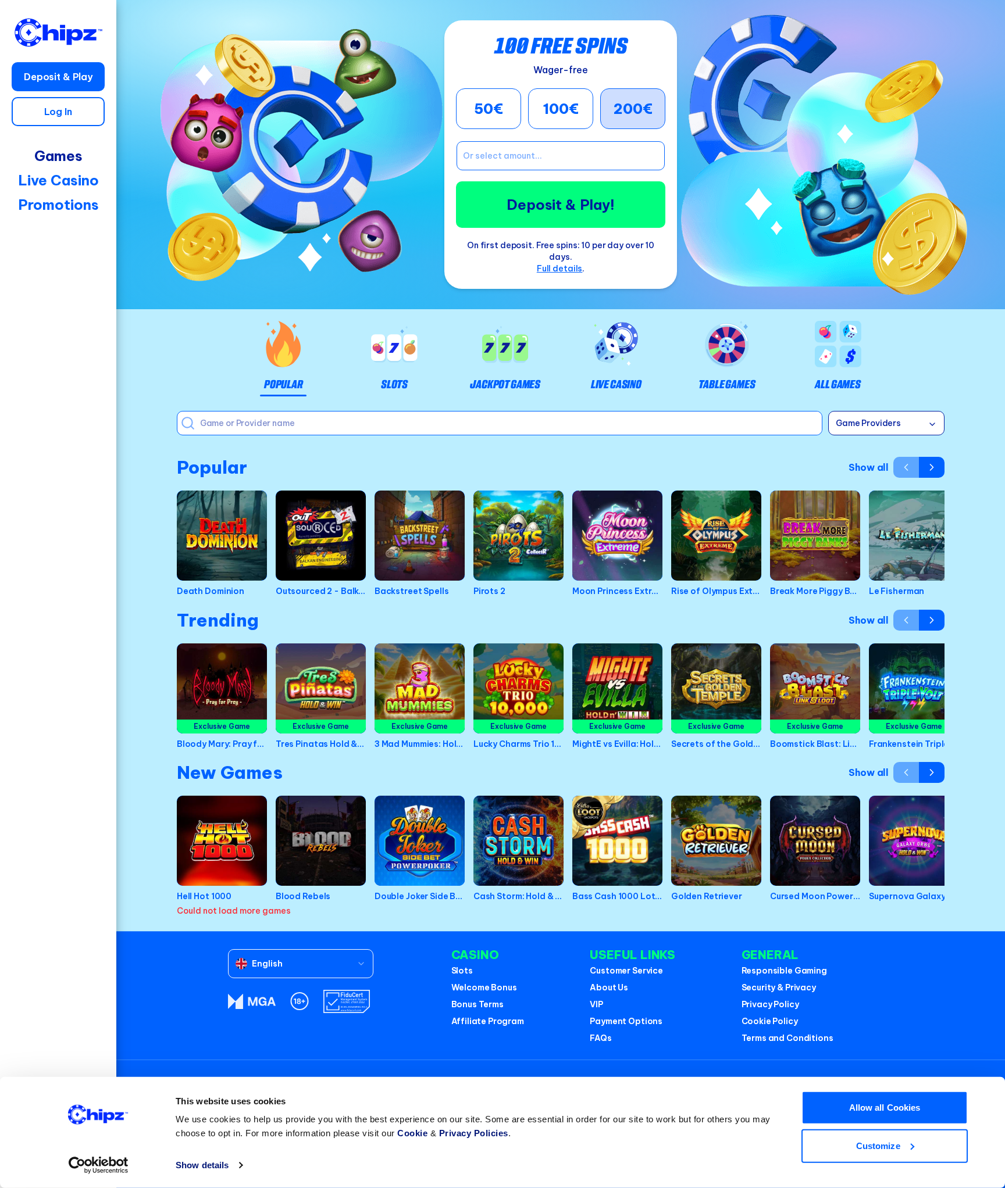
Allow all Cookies (885, 1107)
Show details (202, 1165)
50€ (488, 108)
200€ (633, 108)
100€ (561, 108)
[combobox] (300, 963)
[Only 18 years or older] (299, 1001)
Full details (560, 268)
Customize (878, 1145)
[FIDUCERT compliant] (346, 1001)
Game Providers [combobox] (868, 423)
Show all (869, 467)
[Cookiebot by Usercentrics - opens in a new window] (98, 1165)
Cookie (412, 1133)
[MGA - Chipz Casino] (252, 1001)
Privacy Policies (473, 1133)
